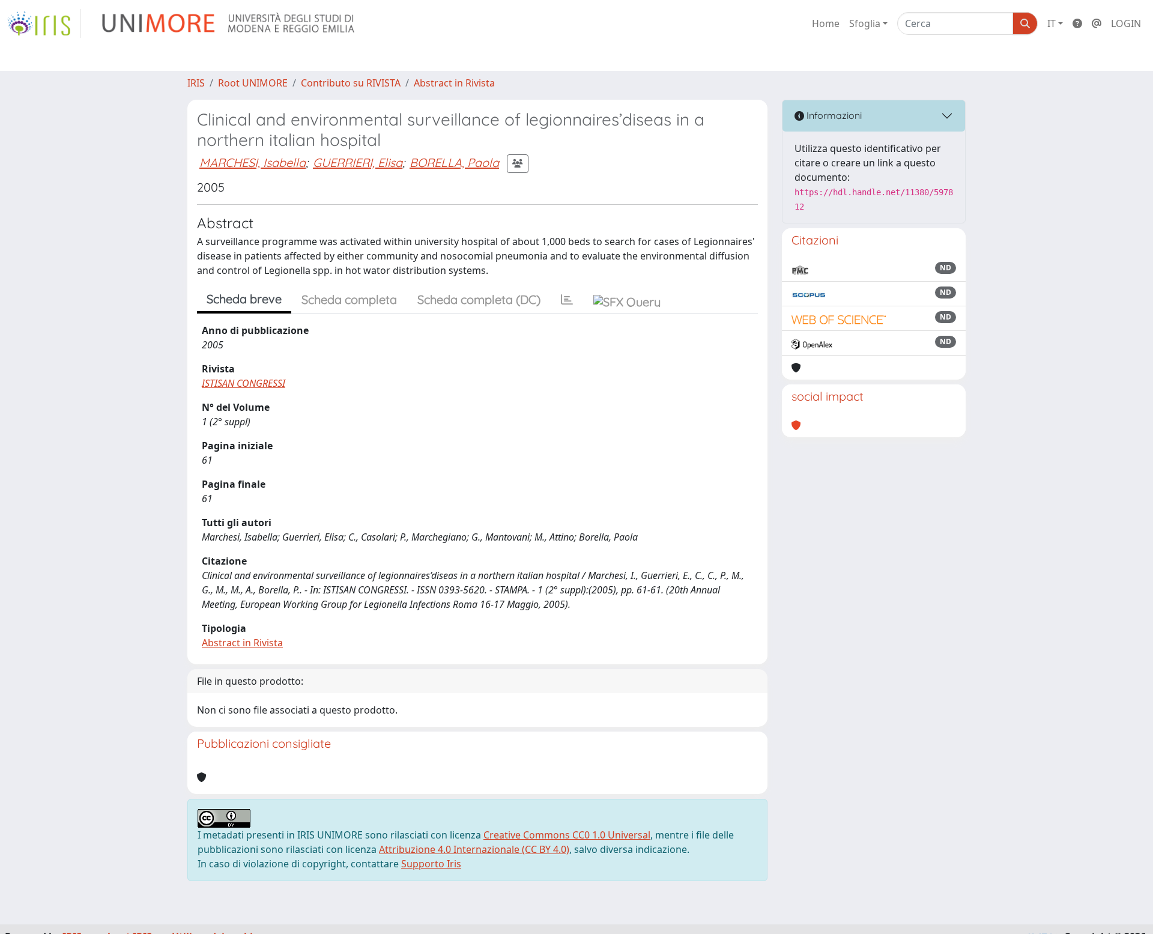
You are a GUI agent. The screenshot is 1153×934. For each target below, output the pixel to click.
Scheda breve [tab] (244, 298)
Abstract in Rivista (454, 82)
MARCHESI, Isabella (252, 162)
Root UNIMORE (253, 82)
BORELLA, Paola (454, 162)
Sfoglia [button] (864, 23)
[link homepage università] (229, 23)
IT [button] (1051, 23)
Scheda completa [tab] (349, 299)
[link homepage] (43, 23)
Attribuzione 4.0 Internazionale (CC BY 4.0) (474, 849)
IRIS (196, 82)
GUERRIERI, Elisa (357, 162)
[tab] (567, 299)
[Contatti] (1096, 23)
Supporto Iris (431, 863)
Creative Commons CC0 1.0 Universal (566, 835)
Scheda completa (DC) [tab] (478, 299)
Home (826, 23)
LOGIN (1126, 23)
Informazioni (833, 115)
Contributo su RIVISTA (351, 82)
